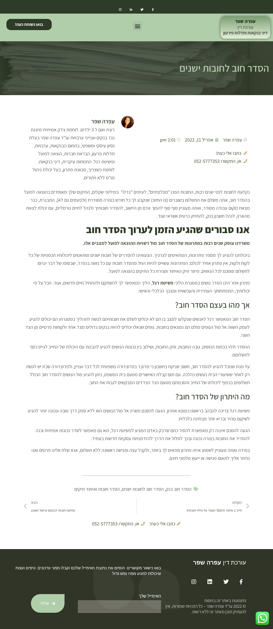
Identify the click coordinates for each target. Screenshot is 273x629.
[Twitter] (141, 9)
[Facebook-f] (152, 9)
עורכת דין (245, 27)
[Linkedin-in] (131, 9)
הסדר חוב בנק (178, 489)
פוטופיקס (195, 600)
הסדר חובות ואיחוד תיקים (97, 489)
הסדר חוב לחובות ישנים (143, 489)
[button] (137, 26)
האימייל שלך (150, 596)
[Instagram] (120, 9)
